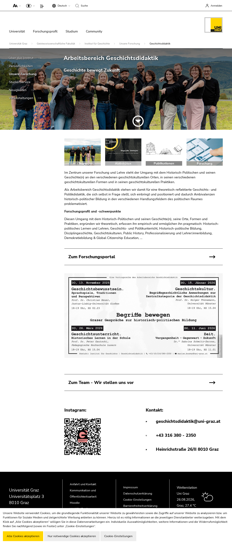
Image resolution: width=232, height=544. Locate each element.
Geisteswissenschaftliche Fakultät (56, 43)
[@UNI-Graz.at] (82, 436)
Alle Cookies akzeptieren (23, 536)
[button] (16, 5)
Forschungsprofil (45, 31)
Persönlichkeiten (21, 66)
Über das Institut (21, 58)
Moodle (75, 503)
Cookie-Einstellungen (137, 500)
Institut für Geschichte (97, 43)
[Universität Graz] (213, 25)
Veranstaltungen (21, 98)
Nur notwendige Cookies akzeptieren (72, 536)
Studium (72, 31)
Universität (17, 31)
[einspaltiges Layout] (43, 5)
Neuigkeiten (18, 90)
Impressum (130, 487)
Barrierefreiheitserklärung (140, 506)
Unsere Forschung (130, 43)
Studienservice (20, 82)
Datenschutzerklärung (137, 494)
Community (94, 31)
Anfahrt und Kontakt (83, 484)
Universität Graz (18, 43)
